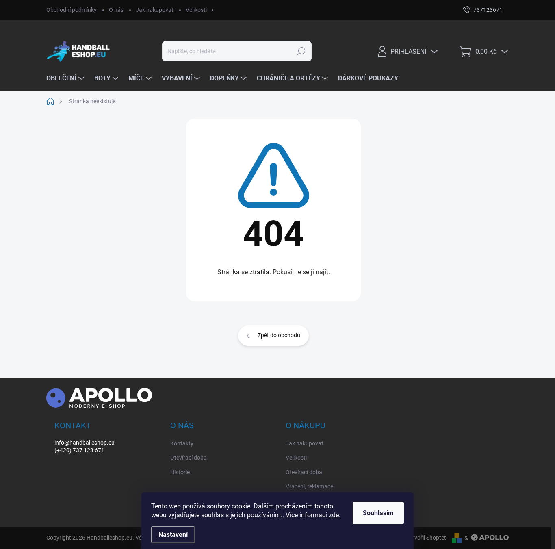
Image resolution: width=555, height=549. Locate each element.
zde (334, 515)
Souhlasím (378, 513)
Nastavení (173, 534)
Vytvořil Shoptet (426, 537)
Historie (180, 472)
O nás (116, 10)
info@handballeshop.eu (84, 442)
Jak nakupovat (154, 10)
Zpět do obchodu (279, 335)
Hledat (301, 51)
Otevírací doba (188, 457)
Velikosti (196, 10)
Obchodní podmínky (71, 10)
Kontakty (181, 443)
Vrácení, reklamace (309, 486)
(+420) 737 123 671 (79, 450)
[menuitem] (66, 78)
